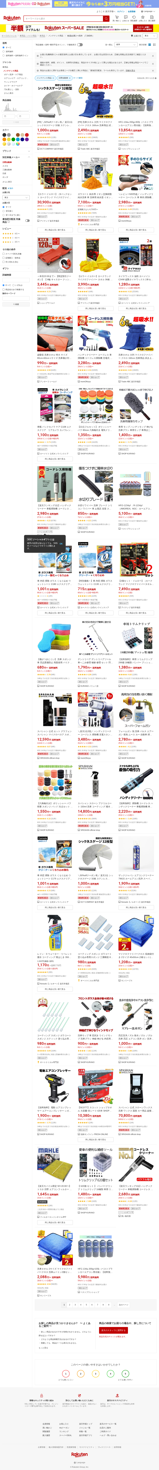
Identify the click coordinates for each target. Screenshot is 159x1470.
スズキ (5, 166)
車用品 (42, 36)
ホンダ (5, 177)
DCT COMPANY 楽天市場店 (52, 149)
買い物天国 (126, 1216)
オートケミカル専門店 (90, 225)
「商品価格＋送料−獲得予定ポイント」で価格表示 (55, 45)
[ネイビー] (22, 139)
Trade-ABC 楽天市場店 (90, 149)
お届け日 (6, 203)
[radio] (3, 47)
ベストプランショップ (130, 149)
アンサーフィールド (48, 382)
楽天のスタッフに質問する (113, 1330)
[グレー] (9, 135)
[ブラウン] (18, 135)
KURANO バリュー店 (89, 686)
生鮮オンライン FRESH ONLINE (94, 1134)
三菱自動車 (7, 170)
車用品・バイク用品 (28, 36)
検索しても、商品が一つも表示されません (58, 1343)
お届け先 (6, 192)
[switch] (27, 220)
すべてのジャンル (9, 36)
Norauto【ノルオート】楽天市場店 (135, 902)
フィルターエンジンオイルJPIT (53, 1217)
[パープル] (27, 139)
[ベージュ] (22, 135)
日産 (4, 173)
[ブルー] (18, 139)
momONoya (126, 221)
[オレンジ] (4, 139)
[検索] (106, 19)
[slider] (2, 111)
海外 (11, 188)
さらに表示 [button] (8, 93)
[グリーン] (13, 139)
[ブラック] (4, 135)
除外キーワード (9, 294)
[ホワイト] (13, 135)
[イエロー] (9, 139)
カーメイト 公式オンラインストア (135, 303)
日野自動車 (7, 162)
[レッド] (27, 135)
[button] (148, 12)
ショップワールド (47, 303)
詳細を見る (130, 70)
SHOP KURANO (87, 454)
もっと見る (43, 1348)
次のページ (123, 1305)
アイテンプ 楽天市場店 (49, 221)
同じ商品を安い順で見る (55, 230)
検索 (17, 122)
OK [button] (61, 544)
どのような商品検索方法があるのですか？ (58, 1339)
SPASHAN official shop (49, 758)
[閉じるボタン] (153, 56)
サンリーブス (126, 981)
